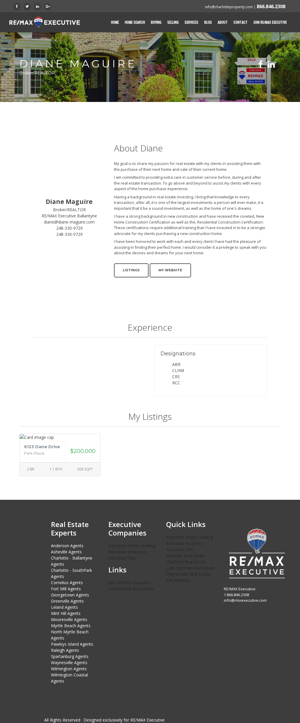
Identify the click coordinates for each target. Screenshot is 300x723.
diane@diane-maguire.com (69, 222)
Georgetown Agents (70, 595)
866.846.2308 (271, 6)
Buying (156, 22)
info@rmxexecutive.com (245, 600)
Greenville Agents (67, 601)
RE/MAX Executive (147, 720)
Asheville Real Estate (185, 555)
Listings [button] (131, 270)
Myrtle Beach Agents (71, 625)
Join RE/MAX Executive (270, 22)
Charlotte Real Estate (186, 562)
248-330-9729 (69, 228)
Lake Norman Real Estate (190, 568)
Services (191, 22)
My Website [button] (170, 270)
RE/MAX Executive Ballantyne (69, 216)
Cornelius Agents (67, 582)
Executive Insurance (127, 552)
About (223, 22)
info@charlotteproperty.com (229, 6)
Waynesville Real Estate (188, 574)
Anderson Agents (67, 545)
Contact (240, 22)
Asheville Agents (66, 552)
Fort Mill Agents (66, 588)
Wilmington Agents (69, 668)
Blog (208, 22)
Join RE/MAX (178, 580)
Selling (173, 22)
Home (115, 22)
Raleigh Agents (65, 650)
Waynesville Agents (69, 662)
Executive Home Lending (131, 545)
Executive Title (122, 558)
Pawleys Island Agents (72, 644)
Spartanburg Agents (69, 656)
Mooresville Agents (69, 619)
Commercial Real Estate (131, 588)
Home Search (135, 22)
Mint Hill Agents (66, 613)
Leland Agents (64, 607)
